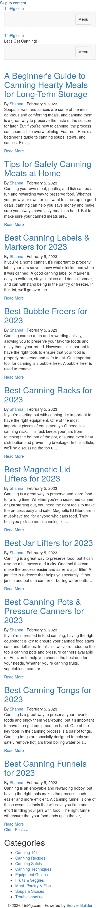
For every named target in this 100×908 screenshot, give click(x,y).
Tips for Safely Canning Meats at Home (47, 168)
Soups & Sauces (29, 891)
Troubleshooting (29, 896)
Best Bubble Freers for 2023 (46, 315)
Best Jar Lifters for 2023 (48, 542)
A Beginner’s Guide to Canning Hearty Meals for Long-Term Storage (46, 84)
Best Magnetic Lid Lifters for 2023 (37, 473)
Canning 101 (26, 852)
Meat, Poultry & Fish (33, 885)
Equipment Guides (31, 874)
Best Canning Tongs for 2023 (47, 694)
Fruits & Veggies (29, 880)
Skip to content (13, 3)
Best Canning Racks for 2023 (48, 394)
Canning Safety (28, 863)
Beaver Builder (79, 905)
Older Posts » (16, 829)
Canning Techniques (33, 869)
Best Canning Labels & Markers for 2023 (47, 241)
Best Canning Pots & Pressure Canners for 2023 (44, 610)
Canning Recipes (30, 858)
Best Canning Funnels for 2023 (45, 767)
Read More (14, 150)
